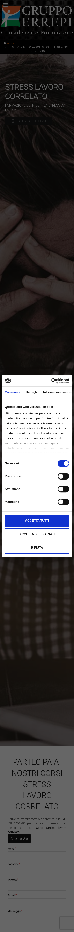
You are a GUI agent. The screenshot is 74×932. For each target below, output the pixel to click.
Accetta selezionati (37, 534)
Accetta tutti (37, 520)
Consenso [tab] (12, 392)
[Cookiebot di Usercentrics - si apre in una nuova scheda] (52, 381)
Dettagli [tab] (31, 392)
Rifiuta (37, 547)
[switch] (63, 476)
